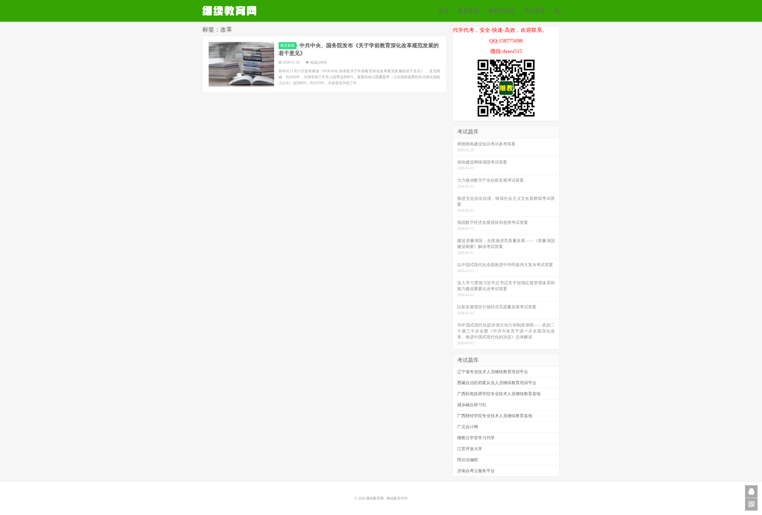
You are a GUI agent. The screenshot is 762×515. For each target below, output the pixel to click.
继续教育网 (375, 498)
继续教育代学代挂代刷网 (230, 10)
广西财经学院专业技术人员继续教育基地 (494, 416)
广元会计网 (467, 427)
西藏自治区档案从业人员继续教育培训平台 (496, 383)
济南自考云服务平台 (476, 471)
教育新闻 (468, 11)
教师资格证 (501, 11)
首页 (443, 11)
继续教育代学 (397, 498)
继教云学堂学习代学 (476, 438)
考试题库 (534, 11)
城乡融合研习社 (471, 405)
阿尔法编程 (467, 460)
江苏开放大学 (469, 449)
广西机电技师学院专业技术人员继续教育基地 (499, 394)
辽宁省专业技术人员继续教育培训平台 (492, 372)
